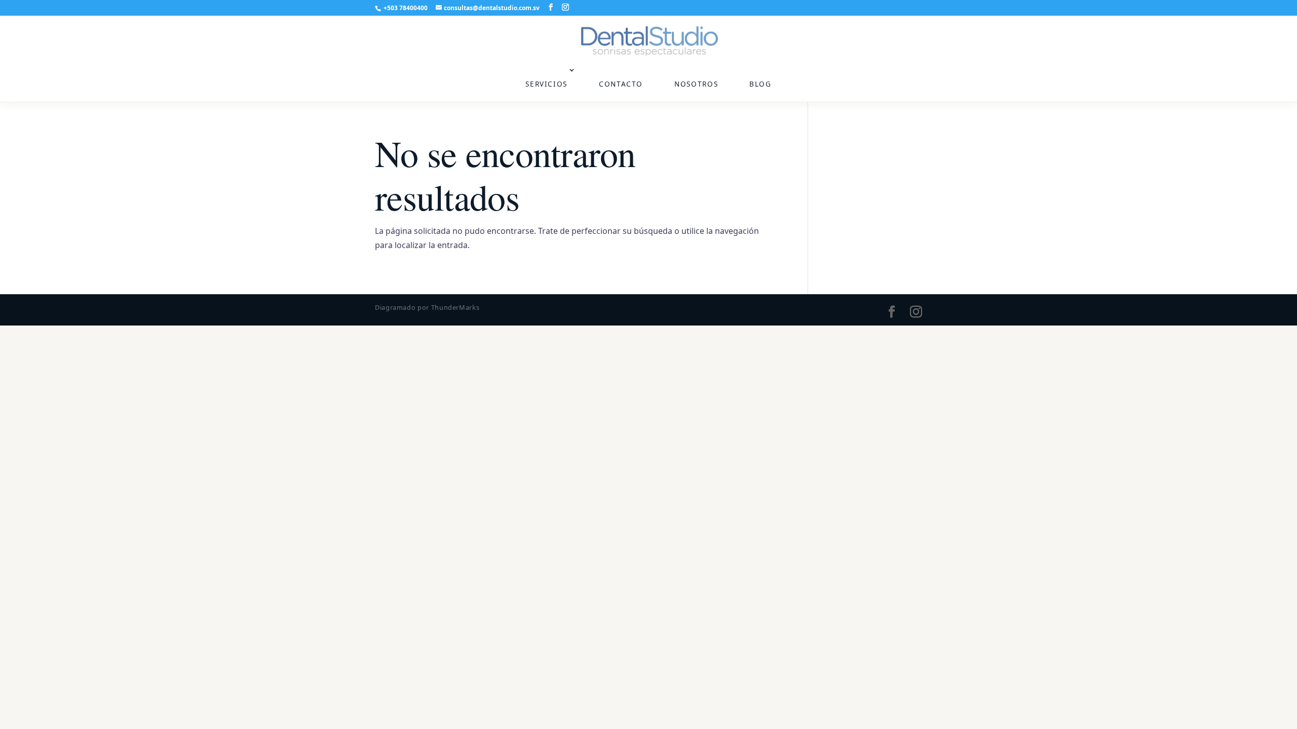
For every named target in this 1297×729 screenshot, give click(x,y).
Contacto (621, 84)
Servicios (546, 84)
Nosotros (696, 84)
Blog (760, 84)
